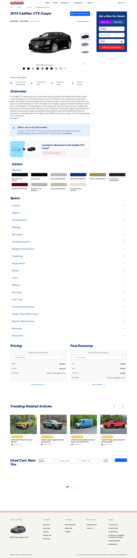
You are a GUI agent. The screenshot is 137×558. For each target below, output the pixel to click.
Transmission (19, 220)
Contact (67, 532)
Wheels (16, 285)
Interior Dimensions (23, 321)
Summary (17, 328)
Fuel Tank (17, 299)
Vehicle (16, 205)
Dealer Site (68, 528)
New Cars (105, 22)
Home (11, 7)
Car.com (89, 528)
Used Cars (118, 22)
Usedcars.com (92, 525)
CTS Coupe (29, 7)
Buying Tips (47, 535)
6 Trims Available (82, 21)
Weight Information (23, 248)
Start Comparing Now (52, 153)
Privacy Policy (113, 528)
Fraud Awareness (114, 541)
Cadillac (19, 7)
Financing (46, 539)
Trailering (17, 256)
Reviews (46, 532)
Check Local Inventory (80, 13)
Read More (14, 118)
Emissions (17, 335)
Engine (15, 212)
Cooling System (21, 241)
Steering (16, 292)
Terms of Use (113, 525)
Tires (14, 277)
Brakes (15, 270)
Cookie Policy (113, 532)
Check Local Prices (112, 47)
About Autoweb (70, 525)
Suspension (18, 263)
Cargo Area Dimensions (25, 313)
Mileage (16, 227)
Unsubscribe (112, 544)
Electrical (17, 234)
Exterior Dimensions (23, 306)
